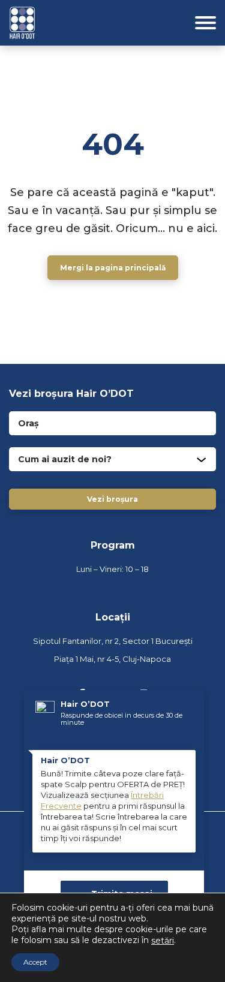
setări (162, 940)
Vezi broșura (112, 499)
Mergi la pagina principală (113, 267)
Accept (35, 961)
